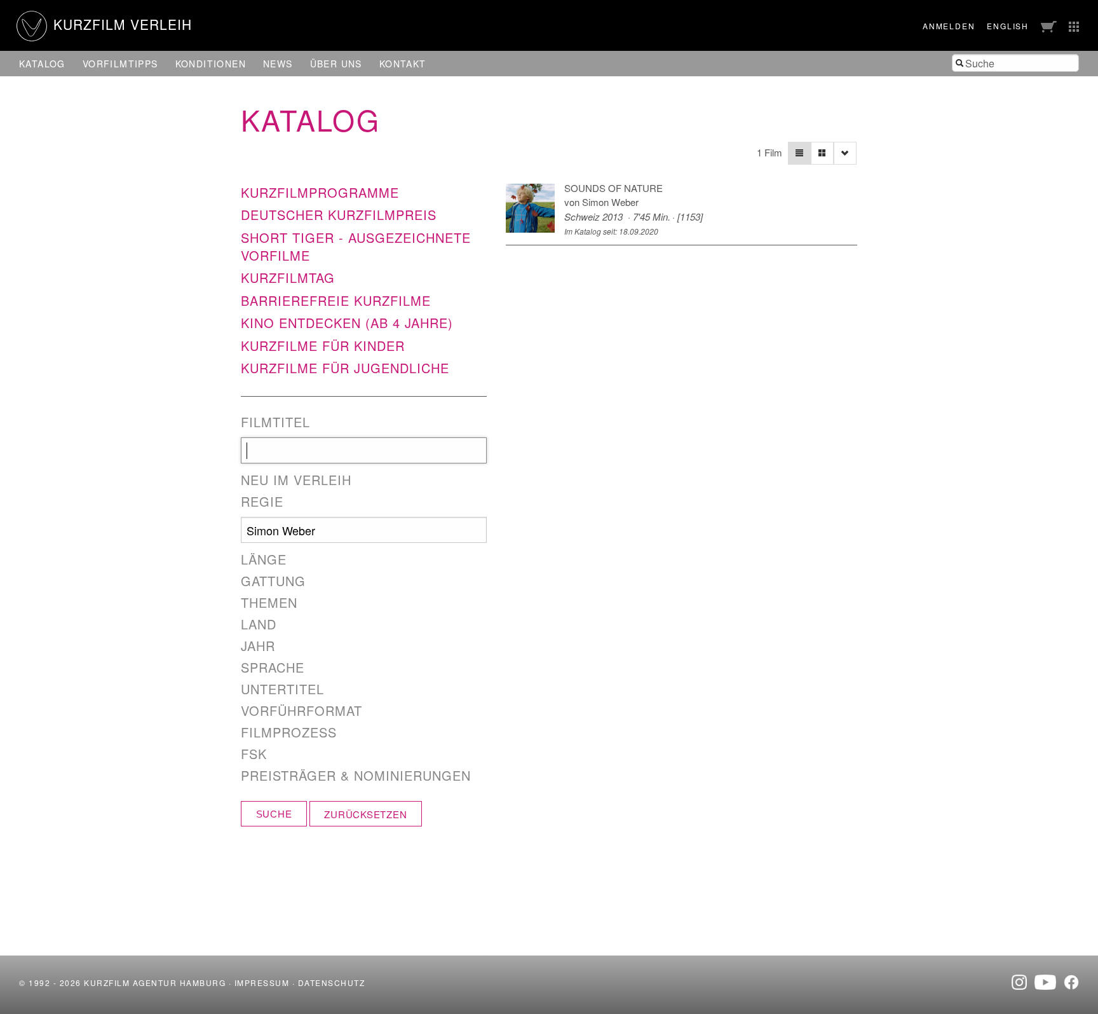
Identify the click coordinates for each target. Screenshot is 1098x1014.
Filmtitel (275, 422)
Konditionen (210, 63)
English (1008, 25)
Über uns (336, 63)
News (278, 63)
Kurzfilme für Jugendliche (345, 368)
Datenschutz (331, 982)
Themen (269, 602)
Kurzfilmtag (288, 277)
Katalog (42, 63)
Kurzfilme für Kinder (323, 345)
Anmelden (949, 25)
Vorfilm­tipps (120, 63)
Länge (264, 559)
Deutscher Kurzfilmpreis (339, 214)
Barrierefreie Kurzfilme (336, 300)
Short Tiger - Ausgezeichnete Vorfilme (356, 246)
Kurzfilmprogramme (320, 192)
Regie (262, 501)
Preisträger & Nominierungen (356, 775)
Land (258, 624)
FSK (254, 754)
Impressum (262, 982)
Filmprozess (289, 732)
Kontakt (402, 63)
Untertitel (282, 689)
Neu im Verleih (296, 480)
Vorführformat (301, 710)
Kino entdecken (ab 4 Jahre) (347, 322)
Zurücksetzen (365, 814)
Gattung (273, 581)
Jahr (258, 646)
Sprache (272, 667)
